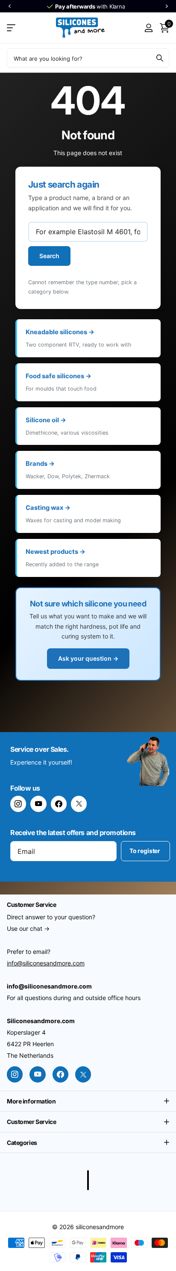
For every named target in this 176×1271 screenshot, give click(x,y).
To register (145, 850)
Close (88, 1101)
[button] (9, 6)
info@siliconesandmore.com (46, 963)
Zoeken (159, 58)
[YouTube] (38, 804)
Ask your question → (88, 658)
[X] (79, 804)
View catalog (12, 28)
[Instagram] (18, 804)
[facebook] (59, 804)
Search (49, 255)
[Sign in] (148, 28)
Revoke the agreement (88, 1180)
